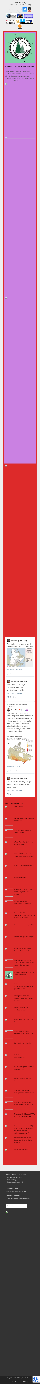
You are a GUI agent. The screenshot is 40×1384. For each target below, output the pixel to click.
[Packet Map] (28, 17)
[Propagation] (22, 23)
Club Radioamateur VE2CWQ (20, 1382)
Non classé (11, 1180)
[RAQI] (29, 11)
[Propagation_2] (29, 23)
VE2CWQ (20, 2)
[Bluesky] (24, 11)
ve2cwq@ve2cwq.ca (13, 1195)
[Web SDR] (20, 17)
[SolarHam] (20, 28)
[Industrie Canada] (10, 23)
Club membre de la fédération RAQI (18, 1198)
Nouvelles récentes (13, 1182)
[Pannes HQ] (17, 23)
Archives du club (12, 1177)
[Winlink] (11, 17)
